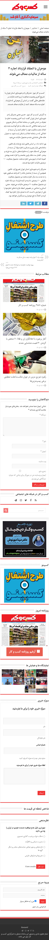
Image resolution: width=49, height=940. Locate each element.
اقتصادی (35, 82)
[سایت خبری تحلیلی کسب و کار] (24, 6)
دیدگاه (43, 415)
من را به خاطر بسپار (27, 901)
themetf (24, 927)
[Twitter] (26, 500)
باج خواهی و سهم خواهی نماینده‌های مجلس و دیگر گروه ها (25, 848)
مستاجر (38, 212)
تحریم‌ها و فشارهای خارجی (34, 855)
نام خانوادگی (41, 738)
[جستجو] (6, 510)
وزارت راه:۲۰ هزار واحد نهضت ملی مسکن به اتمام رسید (30, 257)
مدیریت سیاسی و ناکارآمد (34, 841)
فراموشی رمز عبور (39, 906)
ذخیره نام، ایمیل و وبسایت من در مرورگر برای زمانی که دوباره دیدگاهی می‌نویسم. (27, 475)
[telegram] (15, 500)
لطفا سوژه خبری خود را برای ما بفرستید (30, 765)
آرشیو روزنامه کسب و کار (22, 651)
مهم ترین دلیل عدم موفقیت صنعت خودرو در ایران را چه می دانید (25, 829)
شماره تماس (40, 745)
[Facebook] (31, 500)
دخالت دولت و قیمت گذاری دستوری (30, 836)
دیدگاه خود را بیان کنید (35, 86)
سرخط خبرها (17, 82)
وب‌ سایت (42, 461)
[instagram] (21, 500)
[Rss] (35, 500)
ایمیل (43, 451)
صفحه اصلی (44, 28)
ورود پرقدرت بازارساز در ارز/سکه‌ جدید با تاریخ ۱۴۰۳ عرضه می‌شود (19, 265)
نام (44, 441)
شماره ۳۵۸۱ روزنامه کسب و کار (32, 305)
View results (30, 866)
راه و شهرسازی (26, 82)
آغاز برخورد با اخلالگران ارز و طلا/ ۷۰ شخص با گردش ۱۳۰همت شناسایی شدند (26, 341)
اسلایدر (34, 28)
